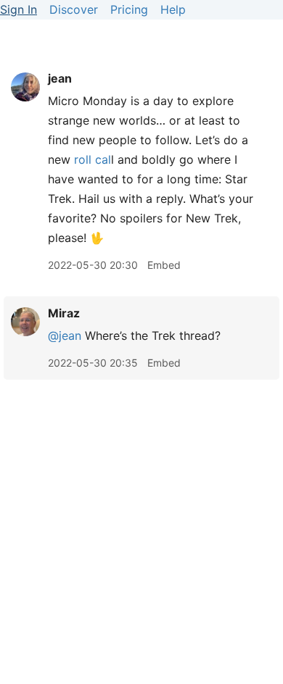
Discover (73, 9)
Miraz (64, 313)
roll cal (92, 159)
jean (60, 78)
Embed (164, 265)
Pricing (129, 9)
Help (173, 9)
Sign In (18, 9)
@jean (64, 335)
